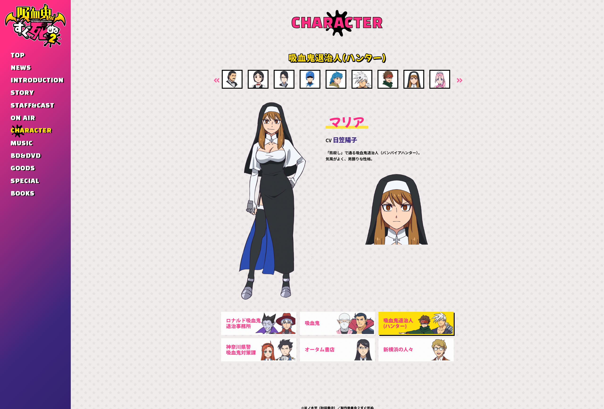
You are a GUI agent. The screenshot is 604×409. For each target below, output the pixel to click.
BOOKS (22, 194)
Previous (216, 80)
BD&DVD (26, 156)
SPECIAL (25, 181)
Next (459, 80)
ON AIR (23, 118)
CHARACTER (31, 131)
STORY (22, 93)
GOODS (23, 168)
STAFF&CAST (32, 106)
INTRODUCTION (37, 80)
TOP (18, 55)
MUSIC (22, 143)
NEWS (21, 68)
